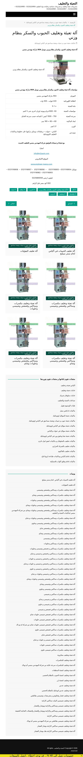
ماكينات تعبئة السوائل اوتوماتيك (64, 416)
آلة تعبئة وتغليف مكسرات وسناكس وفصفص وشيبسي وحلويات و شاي (50, 518)
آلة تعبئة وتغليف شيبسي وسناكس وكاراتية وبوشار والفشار (54, 706)
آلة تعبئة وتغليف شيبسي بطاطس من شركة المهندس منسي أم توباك (51, 721)
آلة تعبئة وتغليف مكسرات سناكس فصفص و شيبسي (56, 609)
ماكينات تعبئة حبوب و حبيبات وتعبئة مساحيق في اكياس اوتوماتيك (54, 43)
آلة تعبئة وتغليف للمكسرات (65, 660)
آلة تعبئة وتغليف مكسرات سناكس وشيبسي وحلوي (57, 589)
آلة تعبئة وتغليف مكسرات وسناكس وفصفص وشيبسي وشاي (62, 361)
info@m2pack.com (41, 153)
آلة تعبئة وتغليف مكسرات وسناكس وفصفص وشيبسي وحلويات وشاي (25, 361)
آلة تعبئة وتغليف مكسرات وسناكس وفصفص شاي (57, 528)
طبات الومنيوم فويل (68, 406)
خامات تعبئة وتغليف (68, 390)
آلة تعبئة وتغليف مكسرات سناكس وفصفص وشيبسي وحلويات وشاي (51, 579)
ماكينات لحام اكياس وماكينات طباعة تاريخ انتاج (58, 456)
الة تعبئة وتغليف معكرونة (66, 655)
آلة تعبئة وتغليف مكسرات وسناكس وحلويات (59, 543)
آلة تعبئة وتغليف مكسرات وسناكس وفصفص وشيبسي (56, 490)
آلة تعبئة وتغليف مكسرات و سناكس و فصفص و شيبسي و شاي (52, 554)
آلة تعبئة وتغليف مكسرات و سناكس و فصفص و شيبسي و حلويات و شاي (49, 564)
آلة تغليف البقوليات (29, 251)
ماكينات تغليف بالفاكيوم (66, 451)
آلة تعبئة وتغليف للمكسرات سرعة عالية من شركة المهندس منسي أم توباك (48, 665)
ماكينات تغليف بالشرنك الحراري (63, 446)
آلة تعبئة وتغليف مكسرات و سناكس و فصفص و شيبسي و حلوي (52, 569)
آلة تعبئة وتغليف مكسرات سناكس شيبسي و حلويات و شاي (54, 640)
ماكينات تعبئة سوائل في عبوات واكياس (61, 431)
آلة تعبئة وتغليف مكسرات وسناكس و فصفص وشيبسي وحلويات (52, 549)
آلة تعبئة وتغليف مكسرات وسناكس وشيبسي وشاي (57, 533)
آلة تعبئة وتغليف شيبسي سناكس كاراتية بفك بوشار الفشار (54, 731)
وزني (52, 194)
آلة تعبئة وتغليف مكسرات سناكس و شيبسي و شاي (57, 599)
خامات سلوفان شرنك (67, 395)
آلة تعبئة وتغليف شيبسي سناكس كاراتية (61, 716)
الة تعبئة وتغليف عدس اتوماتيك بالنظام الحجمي (58, 690)
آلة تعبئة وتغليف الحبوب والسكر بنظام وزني (53, 190)
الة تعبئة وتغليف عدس (67, 685)
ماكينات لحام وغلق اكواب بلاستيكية (62, 461)
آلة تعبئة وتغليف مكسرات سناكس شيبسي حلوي (58, 650)
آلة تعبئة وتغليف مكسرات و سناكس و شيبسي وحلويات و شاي (53, 574)
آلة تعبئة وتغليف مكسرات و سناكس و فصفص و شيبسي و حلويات (52, 559)
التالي (12, 203)
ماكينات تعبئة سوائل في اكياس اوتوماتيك (60, 426)
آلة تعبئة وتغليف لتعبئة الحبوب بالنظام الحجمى (58, 675)
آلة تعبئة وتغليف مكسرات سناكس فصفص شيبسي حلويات (54, 620)
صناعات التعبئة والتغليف (66, 400)
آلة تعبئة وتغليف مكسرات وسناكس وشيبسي (59, 538)
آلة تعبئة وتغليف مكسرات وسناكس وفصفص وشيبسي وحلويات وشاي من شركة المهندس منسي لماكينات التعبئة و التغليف (43, 511)
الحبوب (31, 190)
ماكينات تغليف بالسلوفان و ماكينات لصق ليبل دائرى (56, 441)
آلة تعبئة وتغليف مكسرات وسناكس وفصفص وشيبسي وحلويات (25, 306)
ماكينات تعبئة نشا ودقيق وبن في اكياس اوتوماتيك (57, 436)
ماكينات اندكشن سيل (67, 411)
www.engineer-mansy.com (41, 164)
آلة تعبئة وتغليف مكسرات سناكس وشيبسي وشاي (57, 584)
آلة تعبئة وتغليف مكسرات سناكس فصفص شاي (58, 635)
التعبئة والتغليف (67, 3)
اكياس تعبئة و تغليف (68, 385)
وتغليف (61, 194)
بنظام (21, 190)
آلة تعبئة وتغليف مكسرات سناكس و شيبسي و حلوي (56, 604)
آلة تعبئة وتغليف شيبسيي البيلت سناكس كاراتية (58, 701)
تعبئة (12, 190)
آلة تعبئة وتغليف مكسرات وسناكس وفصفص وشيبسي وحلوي (53, 523)
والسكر (72, 194)
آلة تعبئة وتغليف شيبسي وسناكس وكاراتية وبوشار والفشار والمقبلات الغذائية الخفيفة (45, 711)
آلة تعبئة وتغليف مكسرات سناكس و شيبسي (59, 594)
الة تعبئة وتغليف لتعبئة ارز (66, 680)
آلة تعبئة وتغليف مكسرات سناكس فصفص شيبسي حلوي (55, 630)
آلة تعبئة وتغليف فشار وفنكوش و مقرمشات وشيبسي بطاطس (53, 696)
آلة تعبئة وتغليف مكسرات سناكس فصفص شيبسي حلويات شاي (52, 614)
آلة (73, 190)
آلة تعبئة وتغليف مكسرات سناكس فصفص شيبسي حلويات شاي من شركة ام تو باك (45, 625)
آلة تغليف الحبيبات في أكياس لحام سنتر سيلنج (58, 480)
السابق (70, 203)
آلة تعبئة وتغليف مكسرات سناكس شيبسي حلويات (57, 645)
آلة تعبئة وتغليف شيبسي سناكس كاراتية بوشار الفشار (56, 726)
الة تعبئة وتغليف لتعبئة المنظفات (63, 670)
